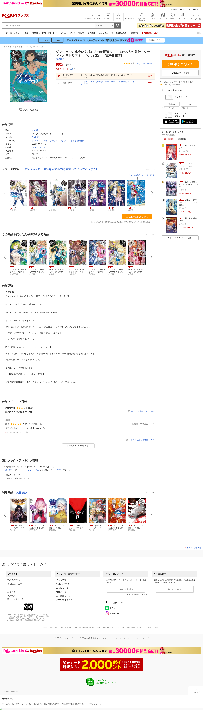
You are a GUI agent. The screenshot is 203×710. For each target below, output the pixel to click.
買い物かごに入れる (181, 64)
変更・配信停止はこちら (136, 595)
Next (151, 257)
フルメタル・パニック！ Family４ (188, 165)
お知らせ (118, 18)
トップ (4, 33)
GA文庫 (40, 47)
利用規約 (11, 592)
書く (153, 411)
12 (114, 208)
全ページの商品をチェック (138, 175)
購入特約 (11, 595)
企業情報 (38, 704)
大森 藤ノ (60, 59)
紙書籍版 (182, 139)
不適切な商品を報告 (172, 84)
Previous (5, 257)
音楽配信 (134, 33)
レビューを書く (148, 63)
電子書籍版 (169, 139)
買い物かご (108, 18)
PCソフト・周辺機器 (86, 33)
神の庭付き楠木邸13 (188, 219)
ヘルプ (172, 18)
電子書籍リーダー (64, 596)
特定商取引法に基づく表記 (73, 704)
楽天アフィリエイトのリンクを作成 (178, 82)
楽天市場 (196, 15)
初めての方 (183, 18)
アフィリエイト (122, 638)
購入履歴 (152, 18)
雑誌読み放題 (121, 33)
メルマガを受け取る (125, 589)
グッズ (72, 33)
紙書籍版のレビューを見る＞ (78, 446)
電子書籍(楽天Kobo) (150, 33)
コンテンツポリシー (16, 599)
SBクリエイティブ (40, 147)
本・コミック (15, 33)
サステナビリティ (96, 704)
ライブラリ (163, 18)
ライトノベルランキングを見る (180, 238)
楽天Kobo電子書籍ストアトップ (94, 638)
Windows (171, 104)
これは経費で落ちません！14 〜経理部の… (188, 202)
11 (94, 208)
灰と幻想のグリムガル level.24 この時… (188, 184)
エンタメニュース (106, 33)
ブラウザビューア (64, 599)
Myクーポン (129, 18)
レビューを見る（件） (139, 411)
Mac (189, 104)
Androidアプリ (62, 584)
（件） (138, 63)
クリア (152, 175)
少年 (33, 47)
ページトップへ (195, 692)
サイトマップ (143, 638)
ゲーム (63, 33)
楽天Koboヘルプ (14, 584)
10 (75, 208)
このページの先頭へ (195, 548)
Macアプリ (61, 592)
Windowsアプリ (63, 588)
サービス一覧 (196, 19)
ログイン (95, 16)
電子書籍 (13, 47)
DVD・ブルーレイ (49, 33)
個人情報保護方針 (52, 704)
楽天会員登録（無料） (90, 18)
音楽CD (35, 33)
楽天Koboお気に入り (141, 19)
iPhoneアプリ (62, 580)
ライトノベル (24, 47)
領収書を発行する (174, 589)
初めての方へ (13, 580)
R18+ (199, 33)
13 (134, 208)
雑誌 (26, 33)
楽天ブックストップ (63, 638)
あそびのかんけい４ (188, 146)
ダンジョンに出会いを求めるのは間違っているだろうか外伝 (58, 140)
